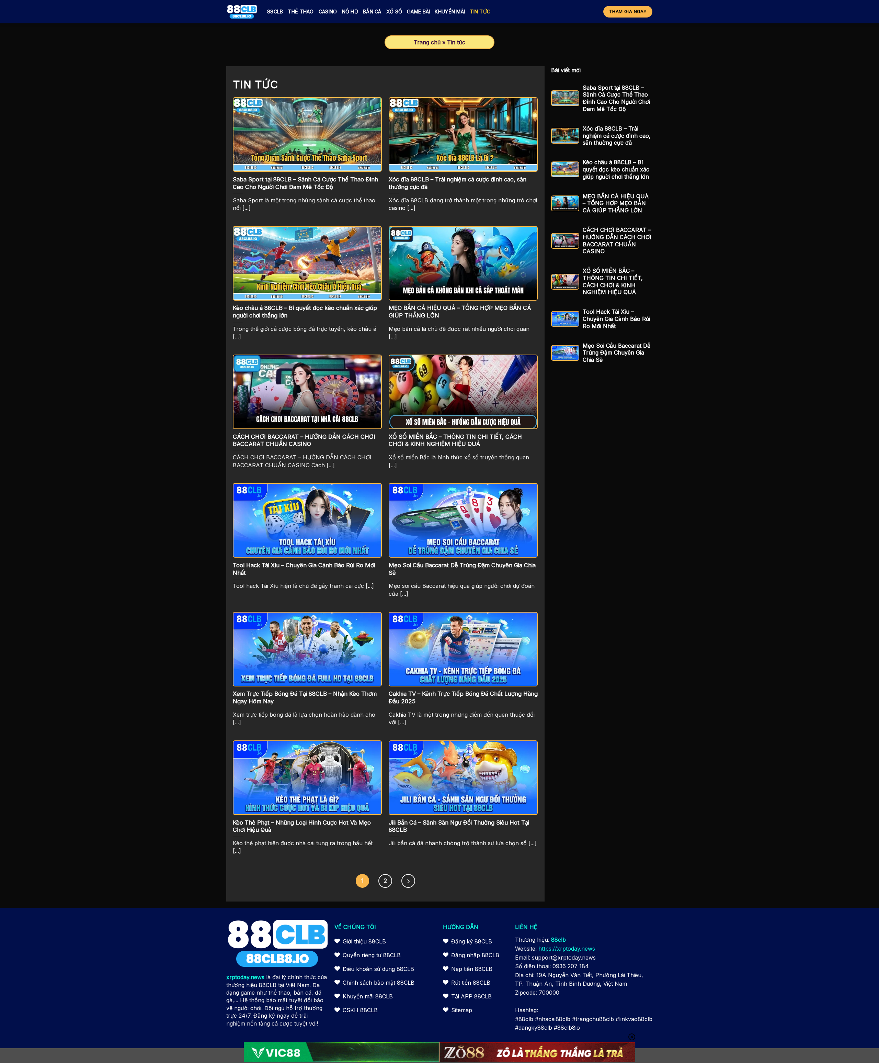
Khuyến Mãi (450, 11)
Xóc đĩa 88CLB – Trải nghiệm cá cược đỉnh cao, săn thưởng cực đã (617, 135)
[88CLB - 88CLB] (242, 11)
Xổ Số (394, 11)
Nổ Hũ (350, 11)
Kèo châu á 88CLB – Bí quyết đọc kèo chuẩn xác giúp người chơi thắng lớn (616, 169)
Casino (328, 11)
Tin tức (480, 11)
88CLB (275, 11)
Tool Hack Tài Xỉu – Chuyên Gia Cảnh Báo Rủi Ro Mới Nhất (616, 318)
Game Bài (418, 11)
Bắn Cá (372, 11)
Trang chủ (427, 42)
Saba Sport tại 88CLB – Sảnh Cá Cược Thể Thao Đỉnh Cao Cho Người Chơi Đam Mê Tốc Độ (616, 98)
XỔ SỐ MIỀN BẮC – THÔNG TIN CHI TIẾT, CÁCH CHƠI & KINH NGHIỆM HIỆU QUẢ (613, 281)
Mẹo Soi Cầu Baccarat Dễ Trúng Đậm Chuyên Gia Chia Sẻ (616, 352)
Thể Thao (300, 11)
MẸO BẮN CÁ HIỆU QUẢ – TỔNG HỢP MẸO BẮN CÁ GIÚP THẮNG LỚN (616, 203)
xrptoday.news (245, 977)
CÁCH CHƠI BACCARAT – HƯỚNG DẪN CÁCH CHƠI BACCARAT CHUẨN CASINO (617, 240)
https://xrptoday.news (566, 948)
